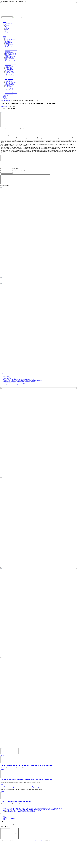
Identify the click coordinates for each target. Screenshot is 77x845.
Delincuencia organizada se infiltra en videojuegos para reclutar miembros (21, 811)
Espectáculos (5, 26)
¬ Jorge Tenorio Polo (9, 80)
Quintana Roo (5, 95)
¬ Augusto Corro (8, 67)
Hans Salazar (7, 51)
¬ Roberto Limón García (10, 89)
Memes (6, 29)
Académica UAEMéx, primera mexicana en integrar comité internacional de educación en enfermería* (22, 380)
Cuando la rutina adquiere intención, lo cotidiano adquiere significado (22, 787)
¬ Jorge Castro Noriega (9, 79)
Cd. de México (6, 21)
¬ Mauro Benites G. (9, 88)
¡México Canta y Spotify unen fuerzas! (10, 384)
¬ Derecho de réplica (9, 71)
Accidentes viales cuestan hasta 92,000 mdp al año (15, 801)
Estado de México (6, 32)
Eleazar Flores (8, 45)
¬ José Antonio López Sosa (10, 82)
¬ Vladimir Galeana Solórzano (11, 93)
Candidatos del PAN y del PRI (9, 378)
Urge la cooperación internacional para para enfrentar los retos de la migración (26, 810)
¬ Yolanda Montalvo (9, 94)
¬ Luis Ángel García (9, 85)
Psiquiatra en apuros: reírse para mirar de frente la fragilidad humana (16, 383)
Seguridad (5, 96)
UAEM (4, 819)
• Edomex (5, 98)
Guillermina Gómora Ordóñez (11, 50)
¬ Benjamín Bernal (9, 68)
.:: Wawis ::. (5, 816)
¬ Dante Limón (8, 70)
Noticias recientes (4, 374)
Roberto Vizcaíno (8, 59)
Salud (1, 784)
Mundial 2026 (5, 34)
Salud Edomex (8, 33)
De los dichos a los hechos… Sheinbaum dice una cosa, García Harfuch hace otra (18, 379)
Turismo (4, 97)
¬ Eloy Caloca (8, 73)
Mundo (4, 36)
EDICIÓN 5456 (6, 376)
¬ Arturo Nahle (8, 65)
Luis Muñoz (7, 55)
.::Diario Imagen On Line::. (40, 840)
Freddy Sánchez (8, 48)
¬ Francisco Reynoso (9, 76)
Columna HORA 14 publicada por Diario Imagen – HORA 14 (15, 809)
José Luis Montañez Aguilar (10, 54)
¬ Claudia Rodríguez (9, 69)
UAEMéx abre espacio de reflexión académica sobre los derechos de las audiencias (19, 381)
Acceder (2, 843)
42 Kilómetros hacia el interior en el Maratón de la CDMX (14, 385)
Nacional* (2, 755)
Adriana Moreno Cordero (10, 39)
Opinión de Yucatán (6, 810)
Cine (6, 27)
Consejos (7, 28)
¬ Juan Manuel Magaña (9, 84)
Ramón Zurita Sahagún (9, 58)
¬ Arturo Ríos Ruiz (9, 66)
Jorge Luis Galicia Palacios (10, 53)
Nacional (4, 37)
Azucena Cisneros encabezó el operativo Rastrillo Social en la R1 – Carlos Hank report (19, 808)
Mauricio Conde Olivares (10, 56)
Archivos (2, 824)
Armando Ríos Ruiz (9, 42)
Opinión (6, 30)
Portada (4, 19)
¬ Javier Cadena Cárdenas (10, 78)
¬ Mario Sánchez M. (9, 87)
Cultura (4, 22)
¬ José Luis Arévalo (9, 83)
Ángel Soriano (8, 41)
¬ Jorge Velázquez (8, 81)
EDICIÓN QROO (6, 377)
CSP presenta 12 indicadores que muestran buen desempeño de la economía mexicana (26, 765)
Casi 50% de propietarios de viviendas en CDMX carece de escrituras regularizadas (26, 779)
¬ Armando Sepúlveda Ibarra (10, 64)
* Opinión (7, 25)
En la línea (5, 817)
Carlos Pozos (7, 43)
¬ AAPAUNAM (8, 23)
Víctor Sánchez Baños (9, 61)
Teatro (6, 31)
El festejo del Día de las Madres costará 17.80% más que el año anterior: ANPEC (43, 809)
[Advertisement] (14, 162)
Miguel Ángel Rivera (9, 57)
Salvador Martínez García (10, 60)
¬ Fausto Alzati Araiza (9, 74)
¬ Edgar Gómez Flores (9, 72)
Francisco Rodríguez (9, 47)
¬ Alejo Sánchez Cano (9, 62)
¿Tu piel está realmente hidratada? (9, 382)
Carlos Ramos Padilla (9, 44)
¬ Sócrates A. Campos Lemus (11, 91)
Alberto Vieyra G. (8, 40)
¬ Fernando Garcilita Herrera (10, 75)
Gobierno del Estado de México (9, 818)
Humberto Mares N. (9, 52)
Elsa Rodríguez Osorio (9, 46)
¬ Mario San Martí (8, 86)
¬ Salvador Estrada (9, 90)
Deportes (4, 24)
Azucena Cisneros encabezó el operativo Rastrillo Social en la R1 (49, 808)
